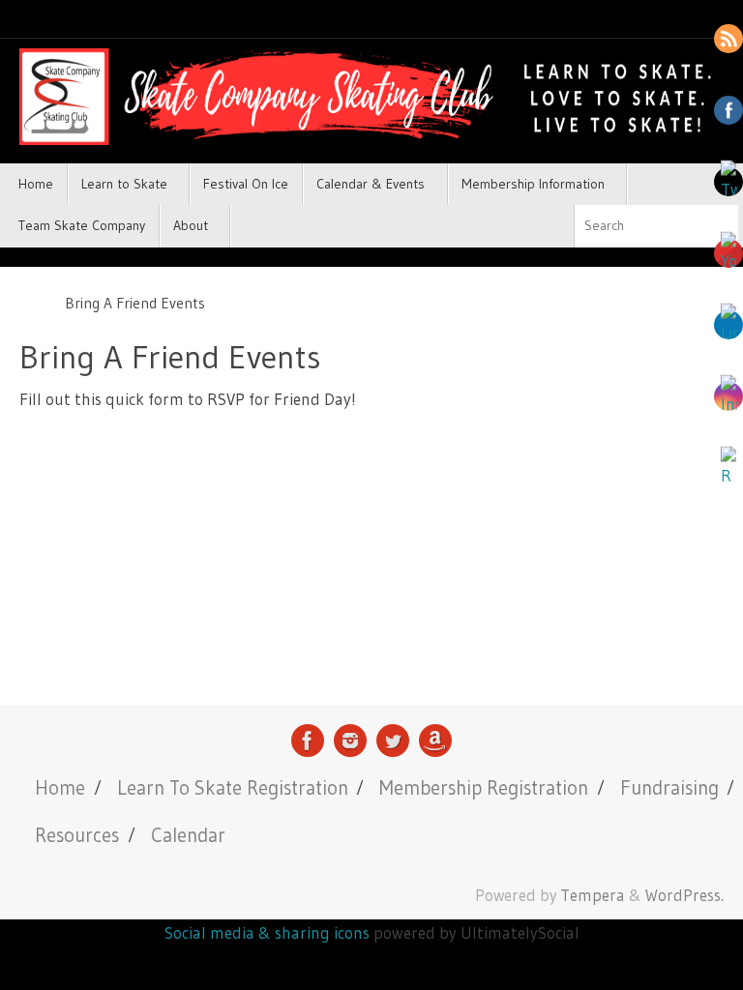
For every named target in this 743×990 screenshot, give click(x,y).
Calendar (188, 835)
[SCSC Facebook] (307, 740)
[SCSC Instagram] (350, 740)
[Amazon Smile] (435, 740)
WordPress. (684, 895)
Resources (77, 835)
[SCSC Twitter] (392, 740)
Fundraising (669, 787)
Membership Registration (483, 787)
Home (60, 787)
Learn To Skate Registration (232, 787)
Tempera (592, 895)
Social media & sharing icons (268, 932)
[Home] (29, 303)
